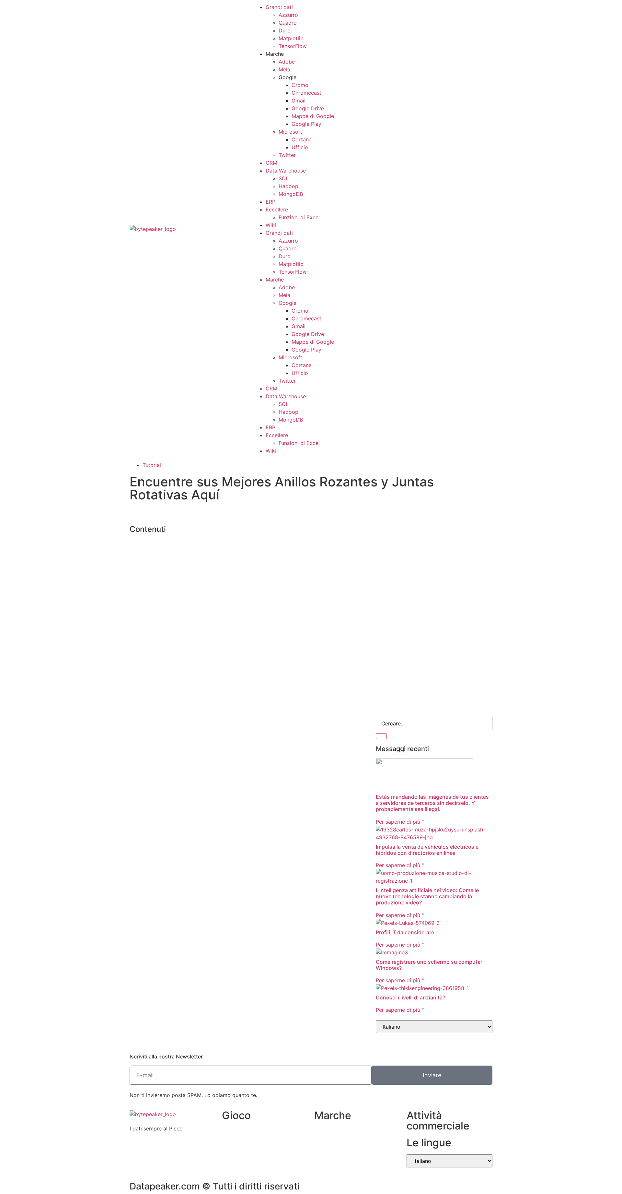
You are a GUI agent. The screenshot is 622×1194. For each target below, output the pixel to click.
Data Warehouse (286, 170)
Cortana (302, 139)
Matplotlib (291, 38)
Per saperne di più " (400, 821)
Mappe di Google (313, 116)
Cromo (300, 85)
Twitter (287, 155)
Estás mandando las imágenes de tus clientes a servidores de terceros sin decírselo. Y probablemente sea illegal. (432, 803)
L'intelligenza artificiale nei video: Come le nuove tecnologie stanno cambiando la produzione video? (427, 896)
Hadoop (288, 186)
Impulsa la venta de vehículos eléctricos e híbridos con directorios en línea (427, 849)
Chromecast (306, 93)
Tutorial (152, 465)
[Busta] (384, 228)
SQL (284, 178)
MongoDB (291, 194)
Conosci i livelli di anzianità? (410, 997)
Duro (285, 30)
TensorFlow (293, 46)
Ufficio (300, 147)
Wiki (271, 225)
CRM (271, 163)
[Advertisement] (434, 567)
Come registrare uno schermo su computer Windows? (429, 965)
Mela (284, 69)
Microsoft (290, 131)
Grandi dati (279, 7)
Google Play (306, 124)
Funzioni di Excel (299, 217)
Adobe (287, 61)
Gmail (298, 100)
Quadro (288, 22)
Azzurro (288, 15)
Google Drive (308, 108)
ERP (270, 201)
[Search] (381, 736)
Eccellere (277, 209)
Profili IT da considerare (405, 932)
